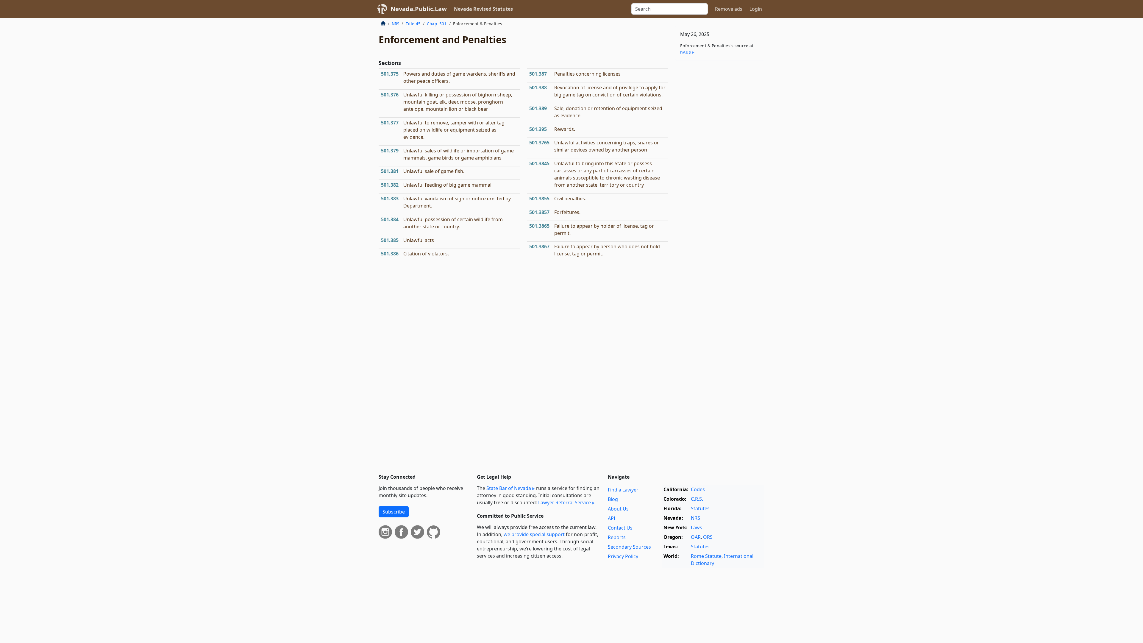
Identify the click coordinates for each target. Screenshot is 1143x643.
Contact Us (620, 528)
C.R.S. (697, 499)
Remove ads (728, 9)
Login (755, 9)
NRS (395, 23)
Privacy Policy (623, 556)
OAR (696, 537)
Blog (613, 499)
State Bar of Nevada (508, 488)
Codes (698, 489)
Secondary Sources (629, 547)
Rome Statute (706, 556)
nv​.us (685, 52)
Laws (696, 527)
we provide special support (534, 534)
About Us (618, 508)
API (611, 518)
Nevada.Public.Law (419, 9)
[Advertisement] (719, 158)
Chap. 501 (436, 23)
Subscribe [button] (393, 511)
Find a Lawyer (623, 489)
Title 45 (413, 23)
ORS (708, 537)
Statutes (700, 508)
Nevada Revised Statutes (483, 9)
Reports (617, 537)
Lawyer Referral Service (564, 502)
